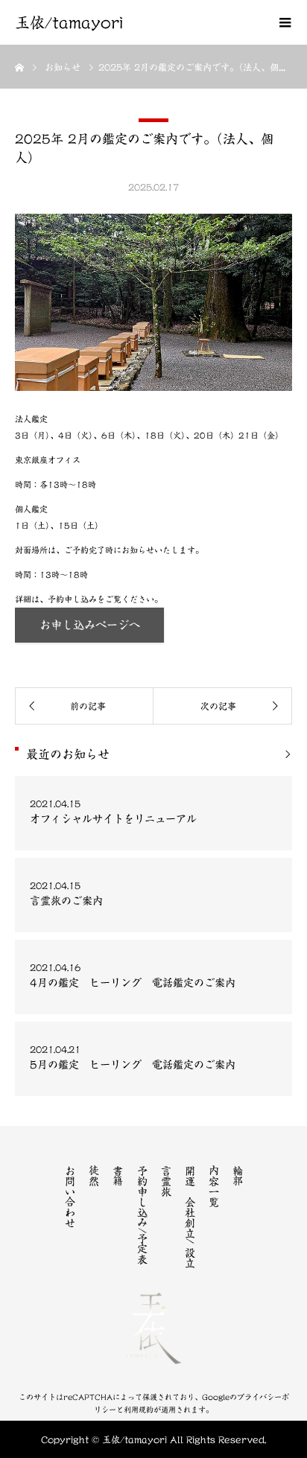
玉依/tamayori (69, 22)
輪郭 (237, 1175)
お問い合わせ (70, 1196)
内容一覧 (214, 1186)
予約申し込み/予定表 (142, 1214)
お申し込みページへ (89, 625)
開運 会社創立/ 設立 (190, 1216)
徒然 (94, 1175)
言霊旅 (166, 1181)
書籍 (118, 1175)
